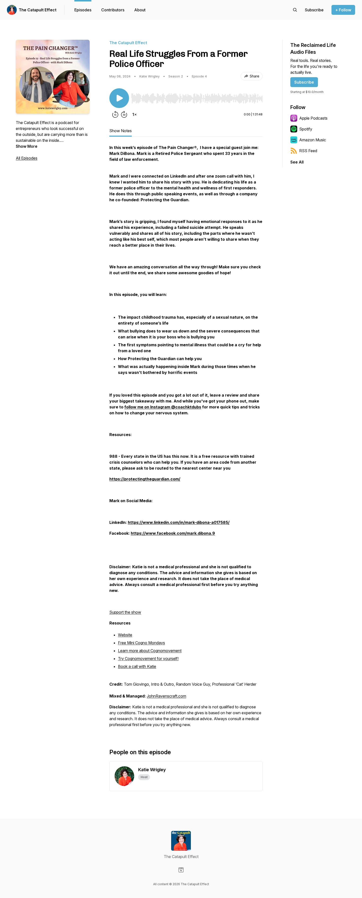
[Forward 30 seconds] (124, 114)
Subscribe (304, 82)
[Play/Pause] (119, 98)
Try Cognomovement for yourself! (148, 658)
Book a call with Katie (137, 666)
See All (297, 162)
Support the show (125, 612)
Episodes (82, 9)
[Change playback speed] (134, 114)
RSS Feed (308, 150)
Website (125, 634)
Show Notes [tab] (120, 130)
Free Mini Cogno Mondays (141, 642)
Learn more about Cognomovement (149, 650)
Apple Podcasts (313, 118)
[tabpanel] (186, 439)
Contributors (112, 9)
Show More (26, 146)
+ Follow (343, 9)
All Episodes (26, 158)
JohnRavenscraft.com (166, 696)
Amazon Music (312, 139)
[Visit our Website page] (181, 869)
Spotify (305, 129)
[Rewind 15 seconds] (115, 114)
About (140, 9)
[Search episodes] (295, 10)
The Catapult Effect (37, 9)
